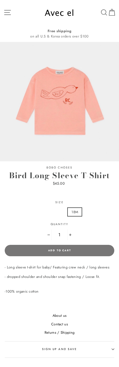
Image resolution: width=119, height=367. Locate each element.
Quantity (59, 224)
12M (56, 212)
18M (74, 212)
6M (39, 212)
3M (22, 212)
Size (59, 202)
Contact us (59, 324)
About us (60, 315)
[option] (59, 33)
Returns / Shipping (60, 332)
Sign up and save (59, 349)
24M (93, 212)
